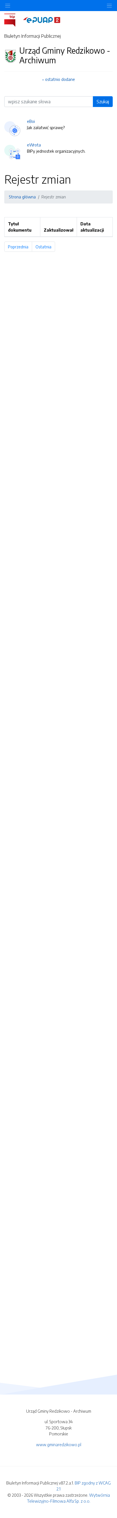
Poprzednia (20, 246)
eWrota (34, 144)
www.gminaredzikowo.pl (58, 1444)
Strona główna (22, 196)
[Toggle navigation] (109, 5)
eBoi (31, 121)
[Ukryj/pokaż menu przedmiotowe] (8, 5)
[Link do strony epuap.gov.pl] (41, 19)
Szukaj (103, 101)
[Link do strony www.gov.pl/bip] (13, 19)
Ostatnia (45, 246)
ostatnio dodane (60, 79)
